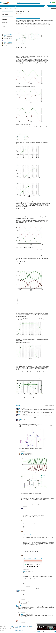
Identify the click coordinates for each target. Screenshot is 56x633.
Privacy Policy (29, 627)
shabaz (19, 408)
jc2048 (4, 21)
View (54, 631)
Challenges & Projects (25, 626)
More (2, 8)
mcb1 (24, 571)
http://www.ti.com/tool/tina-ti (27, 534)
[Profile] (54, 6)
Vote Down (20, 451)
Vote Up (23, 518)
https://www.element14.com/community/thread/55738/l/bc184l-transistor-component (28, 18)
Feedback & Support (17, 627)
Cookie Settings (13, 628)
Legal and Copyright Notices (36, 627)
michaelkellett (20, 605)
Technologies (19, 626)
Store (34, 626)
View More (38, 588)
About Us (11, 627)
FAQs (21, 627)
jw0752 (19, 590)
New (53, 8)
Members (11, 626)
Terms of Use (25, 627)
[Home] (4, 2)
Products (31, 626)
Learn (15, 626)
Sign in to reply (18, 405)
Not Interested (38, 631)
